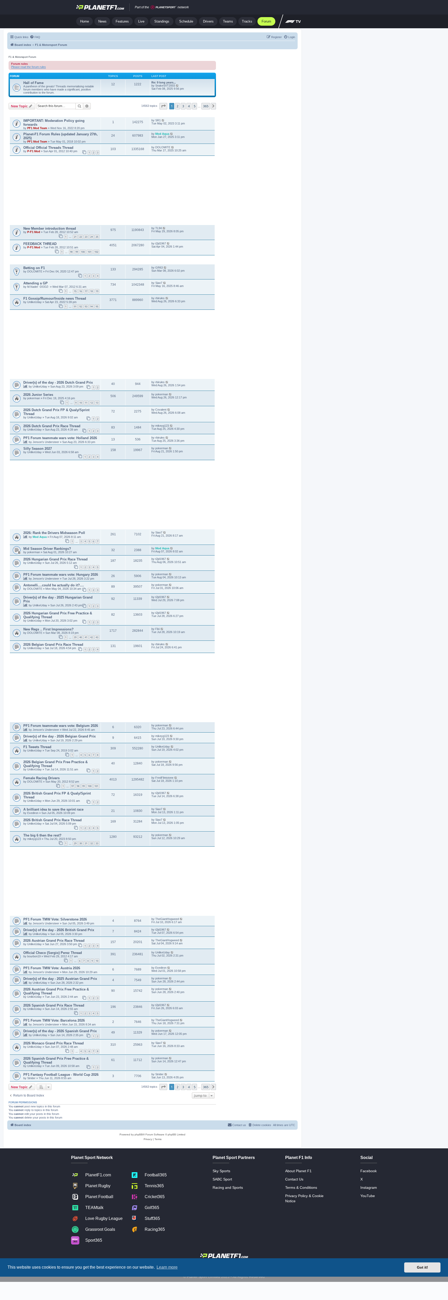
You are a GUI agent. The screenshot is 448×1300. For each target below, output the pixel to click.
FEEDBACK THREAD (40, 244)
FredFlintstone (164, 777)
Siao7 (158, 282)
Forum (266, 21)
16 (80, 291)
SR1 (158, 120)
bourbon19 (34, 956)
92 (80, 306)
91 (75, 306)
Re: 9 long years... (163, 82)
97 (72, 786)
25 (97, 236)
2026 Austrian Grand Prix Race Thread (54, 941)
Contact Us (294, 1179)
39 (75, 637)
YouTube (367, 1196)
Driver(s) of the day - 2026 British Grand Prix (58, 930)
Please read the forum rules (28, 66)
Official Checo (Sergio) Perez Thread (52, 953)
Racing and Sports (228, 1187)
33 (97, 843)
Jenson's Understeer (46, 442)
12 (91, 402)
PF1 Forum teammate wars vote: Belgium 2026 (60, 726)
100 (83, 252)
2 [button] (177, 106)
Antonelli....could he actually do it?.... (53, 585)
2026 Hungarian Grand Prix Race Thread (55, 559)
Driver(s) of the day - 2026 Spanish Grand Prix (60, 1031)
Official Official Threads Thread (48, 148)
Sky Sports (221, 1171)
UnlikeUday (35, 302)
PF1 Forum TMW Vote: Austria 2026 (51, 968)
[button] (163, 106)
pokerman (34, 398)
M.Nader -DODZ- (38, 286)
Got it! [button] (422, 1267)
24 (91, 236)
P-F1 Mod (34, 151)
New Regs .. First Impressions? (48, 629)
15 (75, 291)
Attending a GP (35, 283)
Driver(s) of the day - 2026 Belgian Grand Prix (59, 736)
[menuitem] (35, 37)
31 (86, 843)
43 (97, 637)
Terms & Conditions (301, 1187)
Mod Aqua (162, 133)
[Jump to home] (100, 7)
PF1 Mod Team (37, 128)
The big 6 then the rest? (42, 835)
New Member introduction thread (49, 228)
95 (97, 306)
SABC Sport (222, 1179)
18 (91, 291)
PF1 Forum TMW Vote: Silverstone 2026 (55, 919)
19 (97, 291)
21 (75, 236)
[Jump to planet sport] (164, 7)
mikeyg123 (162, 425)
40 (80, 637)
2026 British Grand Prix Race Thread (52, 820)
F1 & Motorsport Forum (22, 56)
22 (80, 236)
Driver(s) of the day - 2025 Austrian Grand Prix (60, 979)
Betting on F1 (34, 268)
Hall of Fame (33, 83)
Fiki (157, 628)
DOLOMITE (162, 147)
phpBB (139, 1134)
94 (91, 306)
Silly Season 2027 (37, 449)
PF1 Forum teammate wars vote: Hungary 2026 (60, 575)
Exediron (33, 812)
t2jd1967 (160, 243)
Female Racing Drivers (41, 778)
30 (80, 843)
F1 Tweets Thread (37, 747)
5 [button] (194, 106)
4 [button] (189, 106)
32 (91, 843)
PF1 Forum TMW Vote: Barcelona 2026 (54, 1020)
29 (75, 843)
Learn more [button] (167, 1267)
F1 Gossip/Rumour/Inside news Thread (54, 298)
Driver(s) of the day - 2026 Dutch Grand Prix (58, 382)
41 (86, 637)
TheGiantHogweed (167, 918)
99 (76, 252)
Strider (31, 1078)
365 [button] (205, 106)
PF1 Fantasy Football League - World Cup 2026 (61, 1075)
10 (80, 402)
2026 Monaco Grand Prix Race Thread (53, 1043)
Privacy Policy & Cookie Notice (304, 1198)
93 (86, 306)
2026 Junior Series (38, 395)
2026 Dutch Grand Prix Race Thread (51, 426)
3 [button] (183, 106)
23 (86, 236)
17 (86, 291)
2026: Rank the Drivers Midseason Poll (54, 533)
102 (96, 252)
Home (84, 21)
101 (90, 252)
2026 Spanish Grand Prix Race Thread (53, 1005)
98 (71, 252)
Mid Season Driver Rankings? (47, 549)
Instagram (368, 1187)
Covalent (160, 409)
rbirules (160, 298)
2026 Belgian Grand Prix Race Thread (53, 645)
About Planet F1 (298, 1171)
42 (91, 637)
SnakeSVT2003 (165, 85)
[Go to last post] (163, 120)
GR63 (159, 267)
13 (97, 402)
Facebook (368, 1171)
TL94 (158, 228)
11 (86, 402)
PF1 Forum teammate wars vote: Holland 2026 (60, 438)
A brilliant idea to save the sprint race (53, 809)
